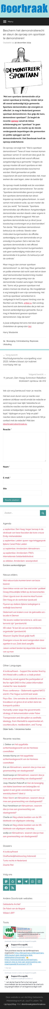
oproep (14, 121)
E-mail (7, 478)
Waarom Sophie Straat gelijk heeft (19, 636)
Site (5, 488)
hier (29, 326)
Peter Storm (8, 798)
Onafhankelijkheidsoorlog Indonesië (19, 856)
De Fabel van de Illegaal (14, 908)
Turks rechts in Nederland (15, 860)
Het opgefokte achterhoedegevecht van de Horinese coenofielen (20, 748)
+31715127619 (10, 1004)
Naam (6, 467)
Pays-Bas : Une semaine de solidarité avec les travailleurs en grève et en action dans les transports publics (24, 702)
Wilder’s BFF (9, 913)
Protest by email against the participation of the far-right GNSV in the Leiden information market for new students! (23, 682)
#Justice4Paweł (10, 852)
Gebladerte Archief (11, 904)
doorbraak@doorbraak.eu (15, 424)
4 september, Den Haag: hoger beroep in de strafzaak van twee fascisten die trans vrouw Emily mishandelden (23, 532)
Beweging (11, 341)
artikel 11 (28, 303)
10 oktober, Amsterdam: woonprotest (20, 561)
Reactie (7, 429)
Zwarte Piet (8, 865)
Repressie (34, 341)
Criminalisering (22, 341)
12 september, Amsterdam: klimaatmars (21, 548)
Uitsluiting (7, 344)
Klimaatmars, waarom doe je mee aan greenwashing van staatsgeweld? (22, 809)
